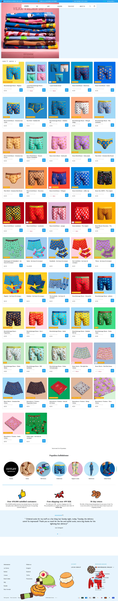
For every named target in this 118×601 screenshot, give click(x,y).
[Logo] (26, 6)
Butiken (5, 571)
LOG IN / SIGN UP (76, 567)
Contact (6, 575)
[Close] (115, 1)
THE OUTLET (71, 6)
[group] (11, 470)
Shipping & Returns (21, 597)
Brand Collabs (7, 578)
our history (6, 568)
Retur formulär (7, 589)
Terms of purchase (13, 597)
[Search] (90, 6)
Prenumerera (29, 578)
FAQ (5, 582)
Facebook (28, 571)
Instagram (28, 568)
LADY (48, 6)
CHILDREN (59, 6)
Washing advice (6, 597)
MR (37, 6)
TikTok (28, 575)
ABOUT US (82, 6)
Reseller (5, 586)
